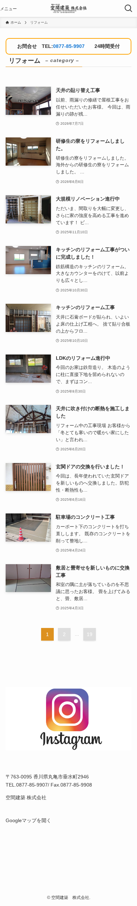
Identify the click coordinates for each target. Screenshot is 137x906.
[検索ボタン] (128, 8)
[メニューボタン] (8, 8)
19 (89, 634)
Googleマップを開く (28, 820)
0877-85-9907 (69, 46)
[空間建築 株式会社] (68, 8)
